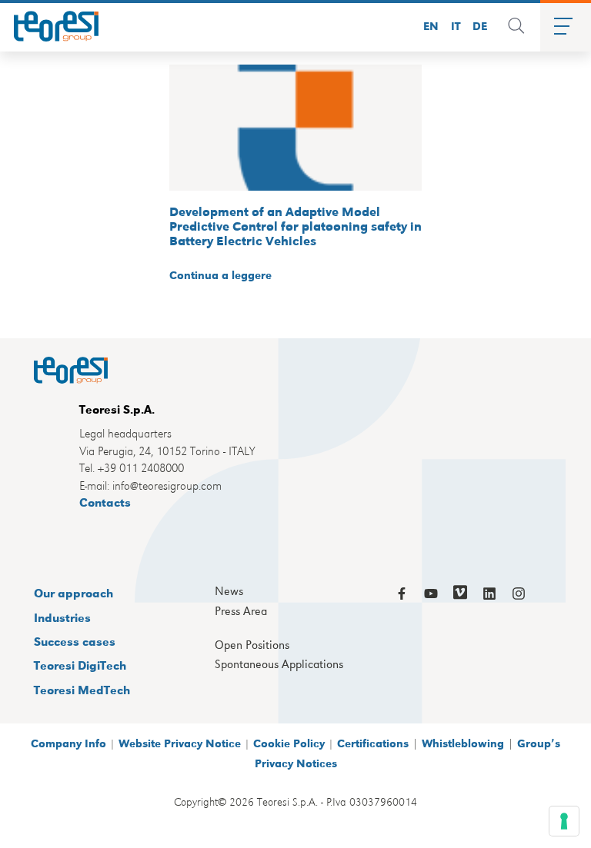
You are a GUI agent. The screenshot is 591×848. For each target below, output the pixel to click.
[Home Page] (51, 26)
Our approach (73, 592)
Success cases (74, 641)
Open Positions (252, 645)
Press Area (241, 611)
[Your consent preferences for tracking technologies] (564, 821)
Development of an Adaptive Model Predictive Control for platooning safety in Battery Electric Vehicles (295, 225)
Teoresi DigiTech (80, 664)
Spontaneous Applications (279, 664)
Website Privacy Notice (180, 743)
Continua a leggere (220, 274)
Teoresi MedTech (82, 689)
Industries (62, 617)
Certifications (373, 743)
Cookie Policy (289, 743)
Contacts (105, 501)
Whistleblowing (463, 743)
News (229, 591)
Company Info (68, 743)
